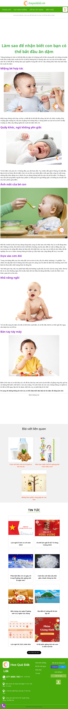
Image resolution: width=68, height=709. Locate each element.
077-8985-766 (13, 677)
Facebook (55, 667)
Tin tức (37, 673)
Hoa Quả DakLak (18, 15)
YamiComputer (38, 707)
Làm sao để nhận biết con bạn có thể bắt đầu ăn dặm (39, 15)
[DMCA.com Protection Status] (58, 682)
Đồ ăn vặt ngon (36, 10)
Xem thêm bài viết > (34, 652)
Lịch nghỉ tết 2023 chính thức (21, 644)
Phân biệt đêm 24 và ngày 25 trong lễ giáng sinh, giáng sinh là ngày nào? (20, 578)
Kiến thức (50, 10)
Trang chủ (6, 10)
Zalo (62, 667)
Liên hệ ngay (58, 676)
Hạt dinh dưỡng (20, 10)
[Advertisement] (34, 29)
